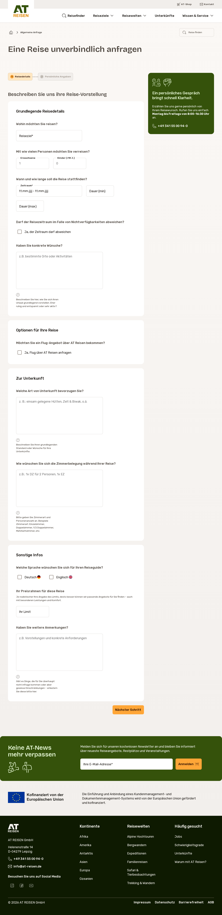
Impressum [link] (142, 902)
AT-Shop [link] (186, 4)
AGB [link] (211, 902)
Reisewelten (131, 16)
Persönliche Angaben (56, 76)
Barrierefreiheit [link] (191, 902)
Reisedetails (20, 76)
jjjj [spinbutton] (30, 191)
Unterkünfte (164, 16)
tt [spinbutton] (20, 191)
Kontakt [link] (209, 4)
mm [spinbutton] (25, 191)
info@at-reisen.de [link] (27, 866)
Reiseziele (101, 16)
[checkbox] (20, 232)
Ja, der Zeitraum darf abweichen (47, 232)
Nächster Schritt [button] (128, 710)
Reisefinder (76, 16)
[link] (11, 32)
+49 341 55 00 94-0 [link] (172, 126)
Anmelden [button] (186, 764)
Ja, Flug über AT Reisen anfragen (47, 352)
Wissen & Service (195, 16)
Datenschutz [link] (165, 902)
